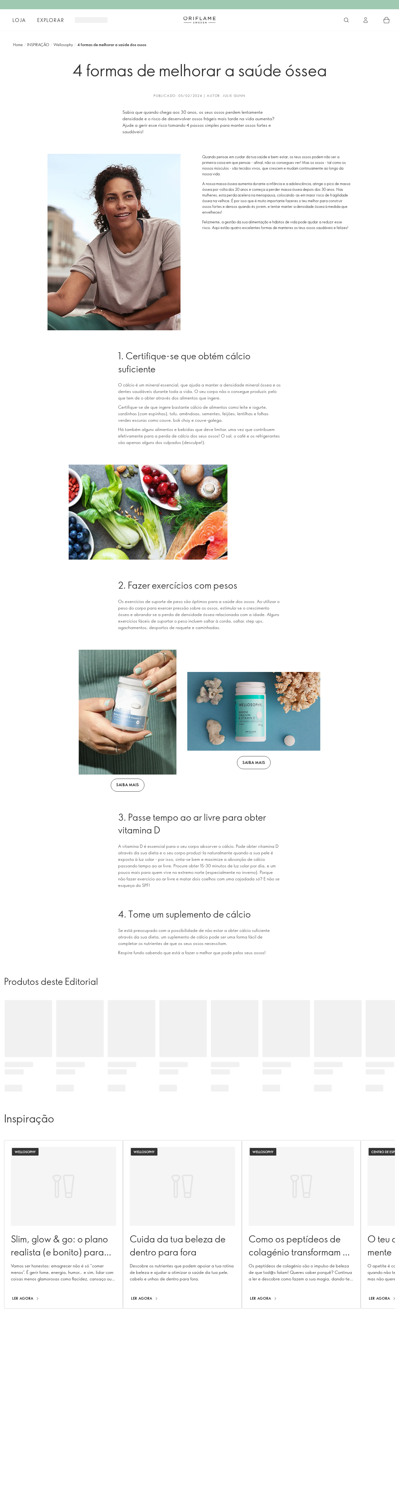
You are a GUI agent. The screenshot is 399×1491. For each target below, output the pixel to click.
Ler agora (23, 1298)
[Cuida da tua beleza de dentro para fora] (182, 1224)
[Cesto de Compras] (386, 20)
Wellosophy (63, 44)
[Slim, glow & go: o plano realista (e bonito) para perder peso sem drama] (63, 1224)
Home (18, 44)
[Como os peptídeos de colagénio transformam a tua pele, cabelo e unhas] (301, 1224)
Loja (19, 20)
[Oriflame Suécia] (199, 20)
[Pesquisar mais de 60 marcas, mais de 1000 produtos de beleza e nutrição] (346, 20)
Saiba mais (127, 784)
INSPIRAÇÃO (38, 44)
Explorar (50, 20)
